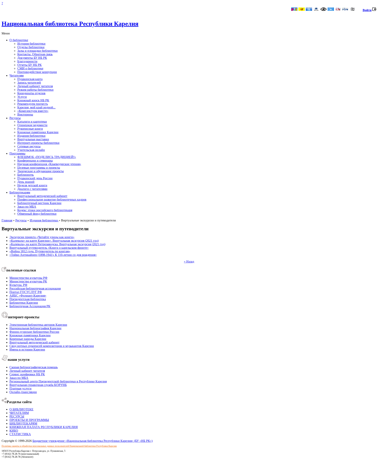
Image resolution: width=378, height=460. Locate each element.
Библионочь (25, 174)
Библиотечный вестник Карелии (39, 203)
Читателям (16, 75)
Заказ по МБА (26, 206)
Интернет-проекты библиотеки (38, 142)
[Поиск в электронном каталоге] (309, 9)
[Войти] (374, 10)
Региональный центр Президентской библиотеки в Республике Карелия (58, 381)
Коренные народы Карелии (27, 339)
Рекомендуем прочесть (32, 104)
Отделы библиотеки (30, 47)
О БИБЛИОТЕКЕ (21, 409)
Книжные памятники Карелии (37, 132)
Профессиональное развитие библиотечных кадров (51, 199)
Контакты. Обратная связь (35, 54)
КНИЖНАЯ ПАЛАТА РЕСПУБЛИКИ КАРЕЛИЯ (43, 427)
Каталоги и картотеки (32, 121)
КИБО (13, 430)
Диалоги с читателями (32, 189)
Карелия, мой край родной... (36, 107)
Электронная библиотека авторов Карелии (38, 324)
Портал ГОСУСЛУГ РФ (25, 292)
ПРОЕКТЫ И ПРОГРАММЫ (29, 420)
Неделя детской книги (32, 185)
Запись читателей (29, 82)
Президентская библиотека (27, 299)
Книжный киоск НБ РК (33, 100)
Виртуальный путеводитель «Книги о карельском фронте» (49, 247)
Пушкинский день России (35, 178)
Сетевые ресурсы (29, 146)
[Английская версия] (338, 9)
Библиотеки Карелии (23, 302)
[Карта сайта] (352, 9)
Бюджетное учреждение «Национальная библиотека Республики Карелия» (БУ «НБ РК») (92, 440)
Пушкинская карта (30, 79)
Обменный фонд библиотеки (37, 213)
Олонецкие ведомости (32, 125)
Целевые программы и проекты (38, 167)
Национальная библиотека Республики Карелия (70, 23)
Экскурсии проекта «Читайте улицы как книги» (41, 237)
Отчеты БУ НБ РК (29, 65)
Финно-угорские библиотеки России (34, 331)
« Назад (189, 261)
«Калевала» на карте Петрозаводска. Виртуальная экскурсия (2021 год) (57, 244)
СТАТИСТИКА (20, 434)
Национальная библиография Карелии (35, 328)
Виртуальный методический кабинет (42, 196)
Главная (7, 220)
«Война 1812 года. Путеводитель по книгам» (39, 251)
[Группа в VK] (331, 9)
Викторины (25, 114)
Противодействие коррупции (37, 72)
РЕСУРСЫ (16, 416)
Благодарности (27, 61)
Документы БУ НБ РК (32, 57)
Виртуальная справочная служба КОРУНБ (38, 385)
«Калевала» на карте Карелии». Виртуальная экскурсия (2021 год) (54, 240)
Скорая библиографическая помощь (33, 367)
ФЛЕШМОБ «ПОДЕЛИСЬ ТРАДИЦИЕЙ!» (46, 157)
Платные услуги (20, 388)
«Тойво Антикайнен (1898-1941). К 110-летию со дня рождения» (53, 254)
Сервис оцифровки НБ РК (27, 374)
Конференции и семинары (35, 160)
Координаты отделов (31, 93)
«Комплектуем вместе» (32, 111)
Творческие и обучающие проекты (40, 171)
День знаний (25, 181)
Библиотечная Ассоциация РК (29, 306)
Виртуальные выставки (33, 139)
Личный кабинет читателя (35, 86)
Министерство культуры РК (28, 281)
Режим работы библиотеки (35, 89)
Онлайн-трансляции (23, 392)
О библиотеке (18, 40)
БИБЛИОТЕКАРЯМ (23, 423)
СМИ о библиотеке (30, 68)
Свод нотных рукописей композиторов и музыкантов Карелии (51, 346)
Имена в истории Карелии (27, 349)
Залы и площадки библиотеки (37, 50)
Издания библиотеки (31, 135)
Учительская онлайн (31, 150)
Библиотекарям (19, 192)
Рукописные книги (30, 128)
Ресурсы (15, 118)
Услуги (22, 96)
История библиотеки (31, 43)
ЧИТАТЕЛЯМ (19, 413)
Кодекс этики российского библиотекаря (44, 210)
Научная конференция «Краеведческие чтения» (49, 164)
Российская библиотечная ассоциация (35, 288)
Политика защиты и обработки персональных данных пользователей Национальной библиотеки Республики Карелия (59, 446)
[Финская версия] (345, 9)
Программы (17, 153)
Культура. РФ (18, 285)
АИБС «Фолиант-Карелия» (27, 295)
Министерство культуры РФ (28, 278)
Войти (367, 10)
